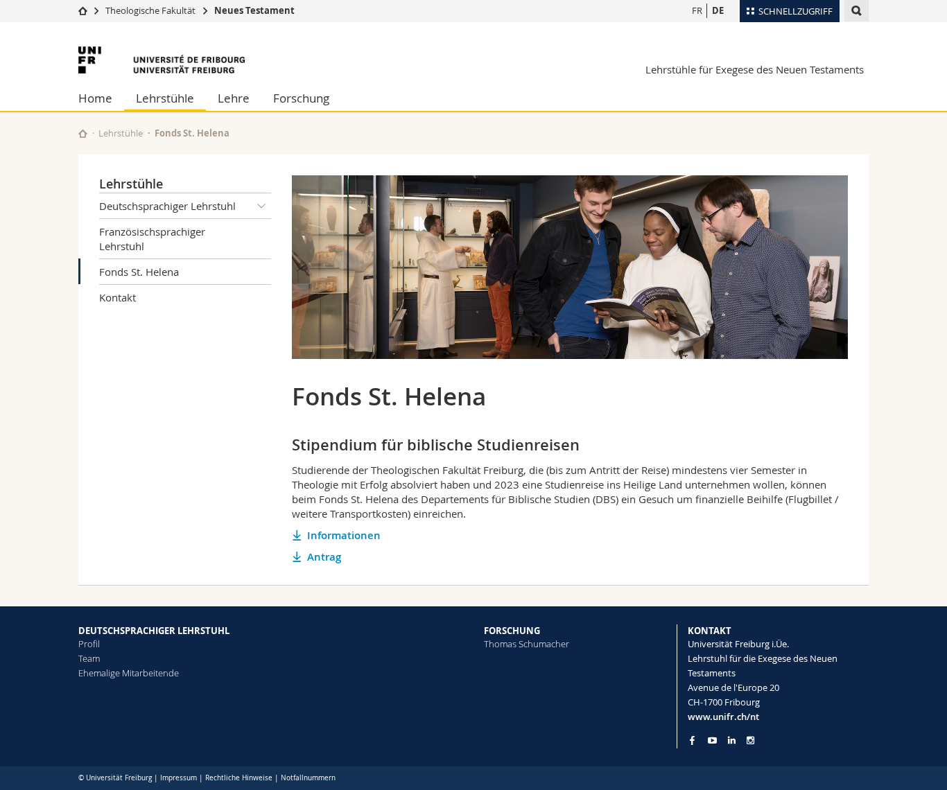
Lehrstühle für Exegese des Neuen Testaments (754, 69)
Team (89, 658)
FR (697, 10)
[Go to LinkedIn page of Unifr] (732, 740)
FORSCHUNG (512, 630)
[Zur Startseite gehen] (82, 10)
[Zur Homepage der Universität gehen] (161, 59)
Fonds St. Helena (139, 272)
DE (718, 10)
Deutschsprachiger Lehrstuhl (167, 206)
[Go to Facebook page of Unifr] (692, 740)
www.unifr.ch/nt (723, 716)
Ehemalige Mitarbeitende (128, 673)
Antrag (324, 557)
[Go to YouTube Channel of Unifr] (712, 740)
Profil (89, 644)
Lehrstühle (165, 98)
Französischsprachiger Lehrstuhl (152, 239)
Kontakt (117, 297)
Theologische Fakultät (150, 10)
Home (95, 98)
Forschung (301, 98)
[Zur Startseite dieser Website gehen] (82, 133)
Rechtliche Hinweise (238, 777)
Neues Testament (254, 10)
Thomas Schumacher (526, 644)
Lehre (234, 98)
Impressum (178, 777)
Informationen (344, 535)
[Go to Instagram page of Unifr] (750, 740)
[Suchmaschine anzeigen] (856, 10)
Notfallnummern (308, 777)
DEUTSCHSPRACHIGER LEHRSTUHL (153, 630)
